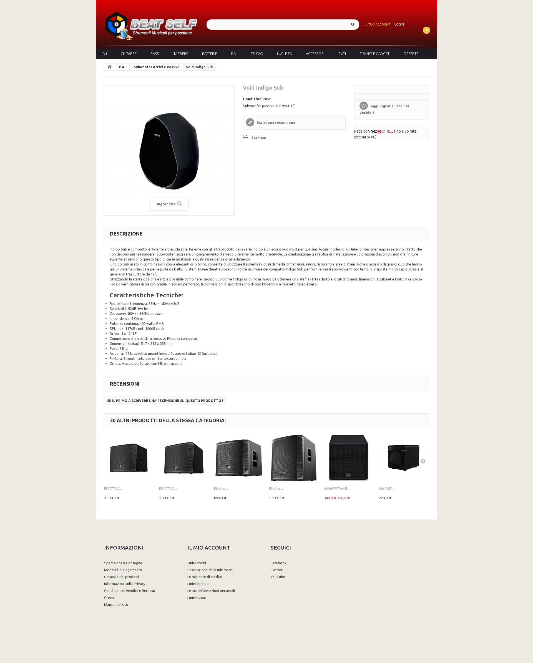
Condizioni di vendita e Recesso (129, 591)
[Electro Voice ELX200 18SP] (293, 458)
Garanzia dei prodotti (121, 577)
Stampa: (258, 138)
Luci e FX (284, 53)
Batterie (209, 53)
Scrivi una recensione (275, 122)
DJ (105, 53)
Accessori (315, 53)
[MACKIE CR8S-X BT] (403, 458)
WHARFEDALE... (337, 488)
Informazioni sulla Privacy (124, 584)
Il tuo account (377, 24)
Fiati (342, 53)
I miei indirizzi (198, 584)
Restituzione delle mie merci (210, 570)
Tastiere (181, 53)
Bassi (155, 53)
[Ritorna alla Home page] (109, 67)
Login (399, 24)
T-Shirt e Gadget (374, 53)
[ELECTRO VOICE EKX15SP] (129, 458)
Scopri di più (365, 137)
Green (109, 597)
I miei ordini (196, 563)
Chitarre (129, 53)
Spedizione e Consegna (123, 563)
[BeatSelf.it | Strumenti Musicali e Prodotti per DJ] (151, 24)
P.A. (234, 53)
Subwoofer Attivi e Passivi (156, 67)
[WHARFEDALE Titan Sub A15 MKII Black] (348, 458)
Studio (256, 53)
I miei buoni (196, 597)
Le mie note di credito (204, 577)
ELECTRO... (113, 488)
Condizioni (253, 99)
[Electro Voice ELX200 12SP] (238, 458)
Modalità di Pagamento (123, 570)
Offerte (410, 53)
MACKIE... (386, 488)
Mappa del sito (116, 604)
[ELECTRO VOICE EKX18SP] (183, 458)
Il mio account (208, 548)
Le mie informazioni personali (211, 591)
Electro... (221, 488)
